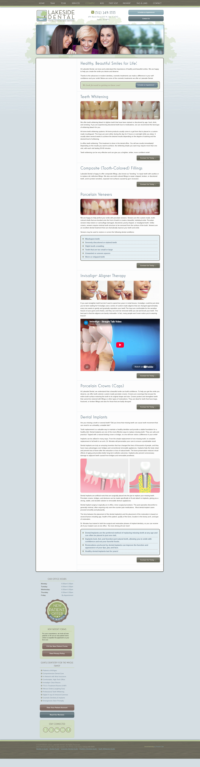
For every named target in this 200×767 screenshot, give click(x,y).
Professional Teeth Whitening (53, 692)
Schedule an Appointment (146, 12)
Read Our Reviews (57, 715)
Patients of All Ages (50, 670)
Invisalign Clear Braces (51, 682)
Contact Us (146, 18)
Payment (127, 3)
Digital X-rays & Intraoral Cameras (55, 695)
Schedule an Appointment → (146, 85)
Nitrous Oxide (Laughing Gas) (54, 689)
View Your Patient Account (57, 707)
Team (52, 3)
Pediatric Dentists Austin (88, 749)
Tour (63, 3)
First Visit (113, 3)
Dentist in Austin (42, 749)
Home (41, 3)
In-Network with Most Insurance (54, 676)
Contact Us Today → (148, 158)
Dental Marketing (149, 746)
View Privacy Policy (57, 653)
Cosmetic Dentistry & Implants (54, 698)
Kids (102, 3)
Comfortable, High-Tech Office (54, 679)
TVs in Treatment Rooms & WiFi (54, 686)
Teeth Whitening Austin (106, 749)
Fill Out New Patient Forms (57, 646)
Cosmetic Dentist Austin (69, 749)
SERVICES (76, 3)
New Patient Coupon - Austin (57, 611)
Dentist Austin (54, 749)
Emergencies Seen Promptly (53, 701)
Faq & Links (142, 3)
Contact (157, 3)
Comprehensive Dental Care (53, 673)
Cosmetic (90, 3)
